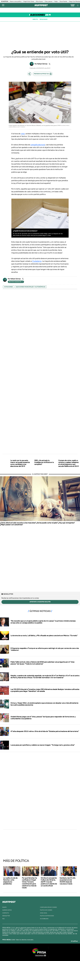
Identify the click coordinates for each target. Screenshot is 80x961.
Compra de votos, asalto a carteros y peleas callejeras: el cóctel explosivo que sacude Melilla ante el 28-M (68, 463)
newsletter (6, 915)
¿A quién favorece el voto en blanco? (25, 231)
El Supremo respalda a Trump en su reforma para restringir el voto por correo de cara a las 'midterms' (45, 649)
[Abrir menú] (3, 5)
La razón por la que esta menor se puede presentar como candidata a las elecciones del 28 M (20, 463)
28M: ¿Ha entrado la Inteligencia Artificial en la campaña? (44, 462)
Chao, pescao (48, 1)
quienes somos (7, 910)
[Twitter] (49, 64)
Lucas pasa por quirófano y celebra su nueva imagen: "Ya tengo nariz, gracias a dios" (43, 745)
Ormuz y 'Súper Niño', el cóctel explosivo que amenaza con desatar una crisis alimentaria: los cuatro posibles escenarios (45, 704)
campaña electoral (37, 145)
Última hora (73, 5)
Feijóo (56, 1)
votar (23, 134)
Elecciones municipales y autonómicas (30, 287)
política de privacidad (47, 915)
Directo (35, 19)
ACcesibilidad (44, 918)
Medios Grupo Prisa (40, 955)
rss (3, 918)
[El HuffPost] (41, 5)
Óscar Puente (63, 1)
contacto (5, 913)
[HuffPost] (9, 901)
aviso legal (43, 913)
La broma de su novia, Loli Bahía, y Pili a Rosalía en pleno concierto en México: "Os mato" (44, 635)
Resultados (43, 19)
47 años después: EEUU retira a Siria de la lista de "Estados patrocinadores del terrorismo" (45, 731)
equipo (4, 907)
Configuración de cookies (48, 907)
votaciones (8, 287)
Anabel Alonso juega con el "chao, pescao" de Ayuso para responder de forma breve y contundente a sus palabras (43, 718)
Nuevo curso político (15, 1)
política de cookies (46, 910)
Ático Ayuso (39, 1)
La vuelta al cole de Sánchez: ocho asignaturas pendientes (10, 881)
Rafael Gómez (42, 64)
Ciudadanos (36, 261)
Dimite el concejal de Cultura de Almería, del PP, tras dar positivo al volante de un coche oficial (49, 882)
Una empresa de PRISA (40, 951)
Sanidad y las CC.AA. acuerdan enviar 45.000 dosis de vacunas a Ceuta (68, 881)
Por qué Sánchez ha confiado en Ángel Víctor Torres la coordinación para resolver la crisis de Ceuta (29, 883)
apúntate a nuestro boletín (40, 602)
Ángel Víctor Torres (28, 1)
